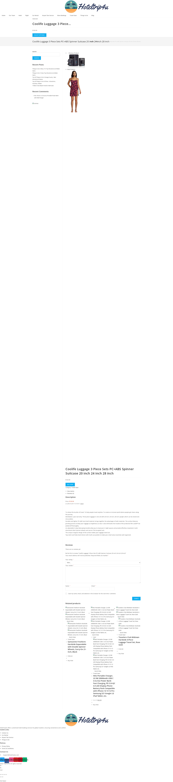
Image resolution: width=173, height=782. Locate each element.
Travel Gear (73, 15)
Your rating (69, 559)
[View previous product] (67, 53)
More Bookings (61, 15)
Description (70, 491)
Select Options (39, 35)
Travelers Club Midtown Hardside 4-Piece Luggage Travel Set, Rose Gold (129, 641)
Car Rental (35, 15)
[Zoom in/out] (6, 774)
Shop (96, 41)
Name (68, 586)
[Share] (2, 774)
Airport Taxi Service (48, 15)
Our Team (12, 15)
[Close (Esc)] (0, 774)
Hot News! (3, 781)
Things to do (84, 15)
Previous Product (74, 53)
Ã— (1, 765)
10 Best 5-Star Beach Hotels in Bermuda (43, 85)
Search (34, 51)
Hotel (20, 15)
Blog (92, 15)
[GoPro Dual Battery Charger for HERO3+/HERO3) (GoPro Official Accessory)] (76, 61)
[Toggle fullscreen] (4, 774)
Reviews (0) (70, 493)
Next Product (71, 69)
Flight (27, 15)
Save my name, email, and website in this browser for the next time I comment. (92, 593)
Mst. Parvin (37, 95)
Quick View (69, 621)
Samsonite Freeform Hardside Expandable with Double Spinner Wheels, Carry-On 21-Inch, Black (77, 647)
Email (93, 586)
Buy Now (70, 484)
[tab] (104, 491)
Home (3, 15)
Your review (70, 565)
